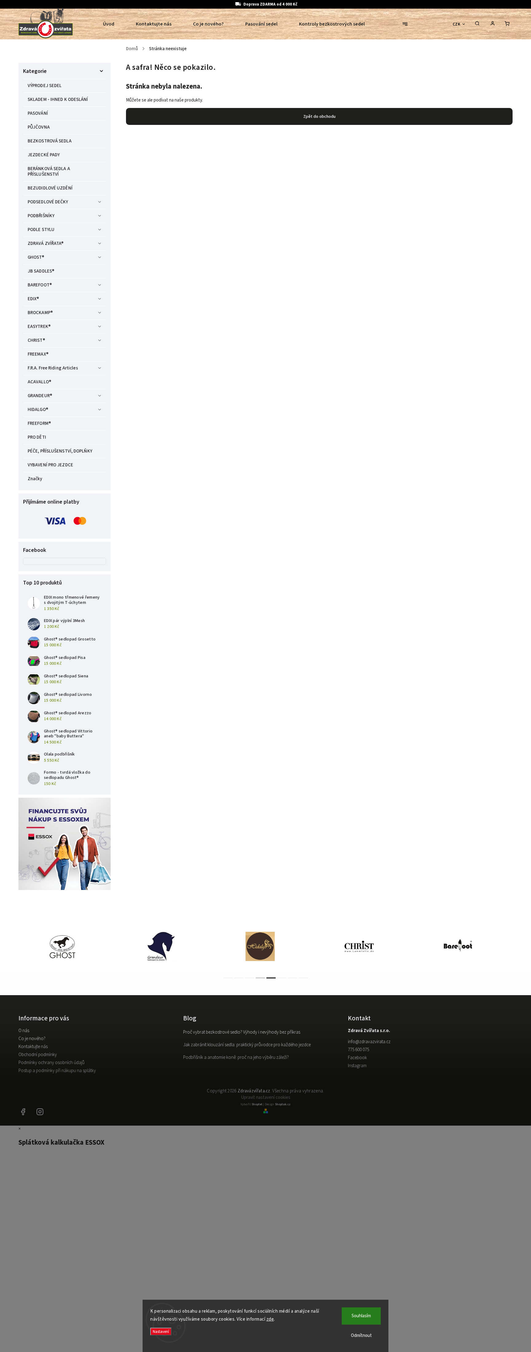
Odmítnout (361, 1335)
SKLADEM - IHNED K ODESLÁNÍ (58, 99)
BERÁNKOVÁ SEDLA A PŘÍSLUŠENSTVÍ (49, 171)
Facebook (357, 1058)
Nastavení (161, 1331)
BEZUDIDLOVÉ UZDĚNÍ (50, 188)
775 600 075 (358, 1050)
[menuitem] (114, 24)
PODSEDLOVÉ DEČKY (48, 202)
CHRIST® (36, 340)
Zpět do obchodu (319, 117)
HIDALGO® (38, 409)
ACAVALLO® (39, 382)
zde (270, 1319)
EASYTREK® (39, 326)
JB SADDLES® (41, 271)
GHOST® (36, 257)
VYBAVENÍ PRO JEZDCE (50, 465)
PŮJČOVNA (39, 127)
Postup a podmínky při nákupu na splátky (57, 1070)
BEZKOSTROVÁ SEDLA (50, 141)
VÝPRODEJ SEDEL (44, 85)
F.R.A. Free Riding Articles (53, 368)
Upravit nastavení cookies (265, 1097)
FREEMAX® (38, 354)
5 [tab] (271, 978)
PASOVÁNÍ (38, 113)
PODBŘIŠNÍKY (41, 216)
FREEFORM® (39, 423)
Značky (35, 479)
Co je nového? (31, 1038)
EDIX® (33, 299)
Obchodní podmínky (37, 1054)
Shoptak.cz (282, 1104)
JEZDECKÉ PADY (44, 155)
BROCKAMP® (40, 312)
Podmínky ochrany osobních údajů (51, 1062)
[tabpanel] (67, 946)
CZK (457, 24)
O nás (23, 1030)
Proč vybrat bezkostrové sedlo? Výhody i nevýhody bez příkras (241, 1032)
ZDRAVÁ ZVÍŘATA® (46, 243)
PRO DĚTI (37, 437)
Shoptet (257, 1104)
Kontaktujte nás (33, 1046)
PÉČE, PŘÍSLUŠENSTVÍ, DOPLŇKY (60, 451)
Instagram (357, 1066)
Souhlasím (361, 1316)
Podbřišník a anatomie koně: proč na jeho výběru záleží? (236, 1057)
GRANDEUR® (40, 396)
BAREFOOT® (40, 285)
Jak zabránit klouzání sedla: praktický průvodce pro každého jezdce (247, 1045)
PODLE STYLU (41, 229)
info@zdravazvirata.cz (369, 1042)
